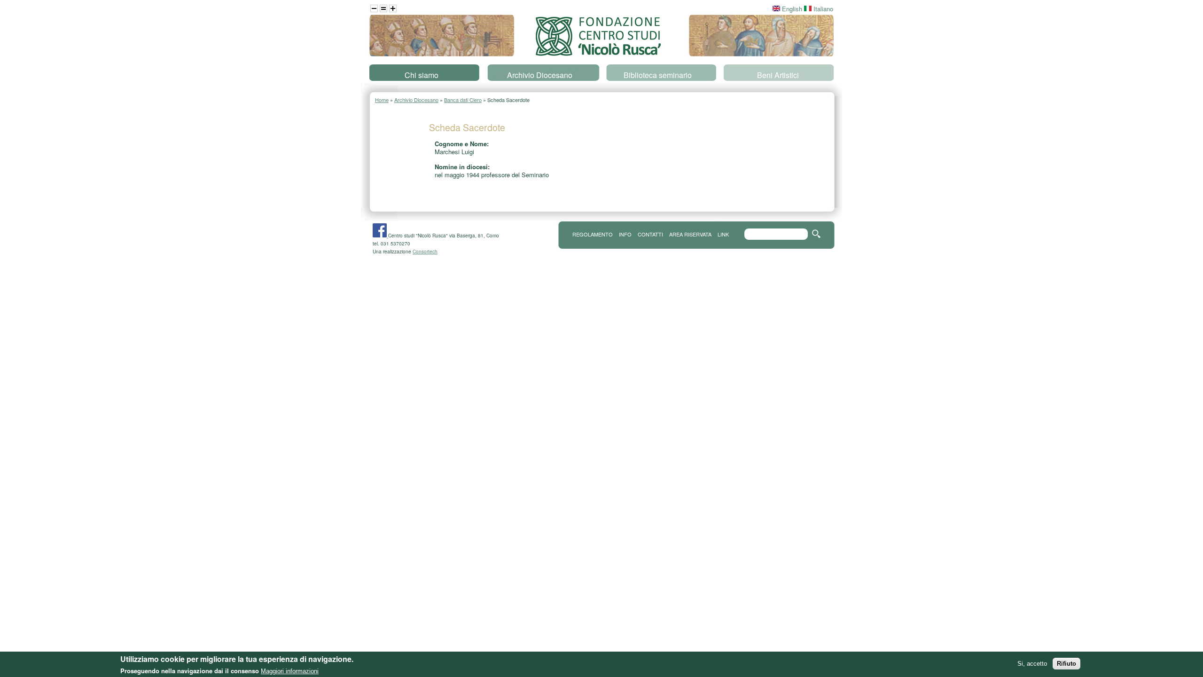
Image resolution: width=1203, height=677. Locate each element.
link (723, 234)
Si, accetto (1032, 663)
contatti (650, 234)
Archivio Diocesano (539, 75)
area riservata (690, 234)
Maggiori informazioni (290, 671)
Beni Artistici (778, 75)
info (625, 234)
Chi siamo (421, 75)
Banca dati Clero (463, 99)
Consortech (425, 251)
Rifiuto (1066, 663)
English (791, 8)
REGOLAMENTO (592, 234)
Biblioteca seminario (658, 75)
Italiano (822, 8)
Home (382, 99)
